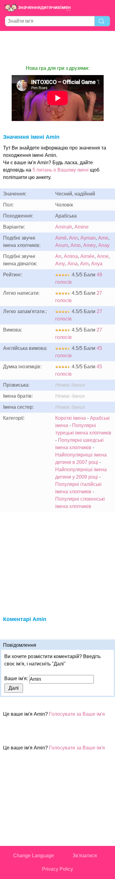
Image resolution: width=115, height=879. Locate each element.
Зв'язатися (84, 855)
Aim (84, 263)
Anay (103, 245)
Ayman (88, 238)
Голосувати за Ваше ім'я (77, 714)
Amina (71, 256)
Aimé (61, 238)
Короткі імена (70, 418)
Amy (60, 263)
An (58, 256)
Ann (73, 238)
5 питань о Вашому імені (61, 169)
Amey (89, 245)
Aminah (63, 226)
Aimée (87, 256)
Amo (76, 245)
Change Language (33, 855)
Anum (61, 245)
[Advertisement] (57, 48)
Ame (103, 238)
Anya (96, 263)
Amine (82, 226)
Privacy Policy (57, 869)
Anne (103, 256)
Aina (72, 263)
